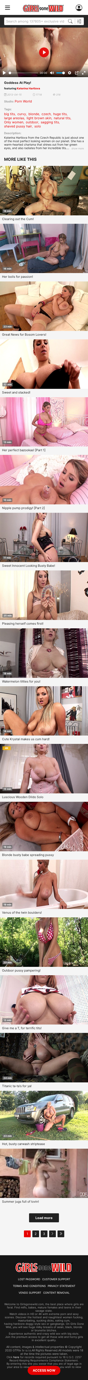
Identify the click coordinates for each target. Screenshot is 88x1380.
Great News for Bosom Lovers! (24, 334)
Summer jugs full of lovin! (20, 1201)
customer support (56, 1279)
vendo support (30, 1292)
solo (37, 126)
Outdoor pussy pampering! (21, 970)
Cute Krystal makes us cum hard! (26, 739)
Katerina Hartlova (28, 88)
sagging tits (50, 122)
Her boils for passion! (17, 277)
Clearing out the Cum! (18, 219)
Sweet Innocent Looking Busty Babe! (28, 566)
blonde (33, 114)
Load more (44, 1218)
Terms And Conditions (29, 1286)
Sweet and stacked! (16, 392)
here (16, 1357)
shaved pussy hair (18, 126)
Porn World (23, 101)
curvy (21, 114)
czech (46, 114)
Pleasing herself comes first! (22, 623)
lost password (29, 1279)
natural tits (62, 118)
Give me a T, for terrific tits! (22, 1028)
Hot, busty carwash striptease (23, 1144)
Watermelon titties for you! (21, 681)
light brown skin (39, 118)
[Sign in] (80, 8)
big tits (9, 114)
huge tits (60, 114)
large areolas (14, 118)
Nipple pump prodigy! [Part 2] (23, 508)
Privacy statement (61, 1286)
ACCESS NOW (44, 1370)
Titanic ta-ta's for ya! (17, 1086)
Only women (13, 122)
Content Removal (56, 1292)
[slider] (23, 73)
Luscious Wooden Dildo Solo (22, 797)
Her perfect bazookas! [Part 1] (23, 450)
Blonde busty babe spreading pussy (28, 855)
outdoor (32, 122)
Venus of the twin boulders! (22, 912)
